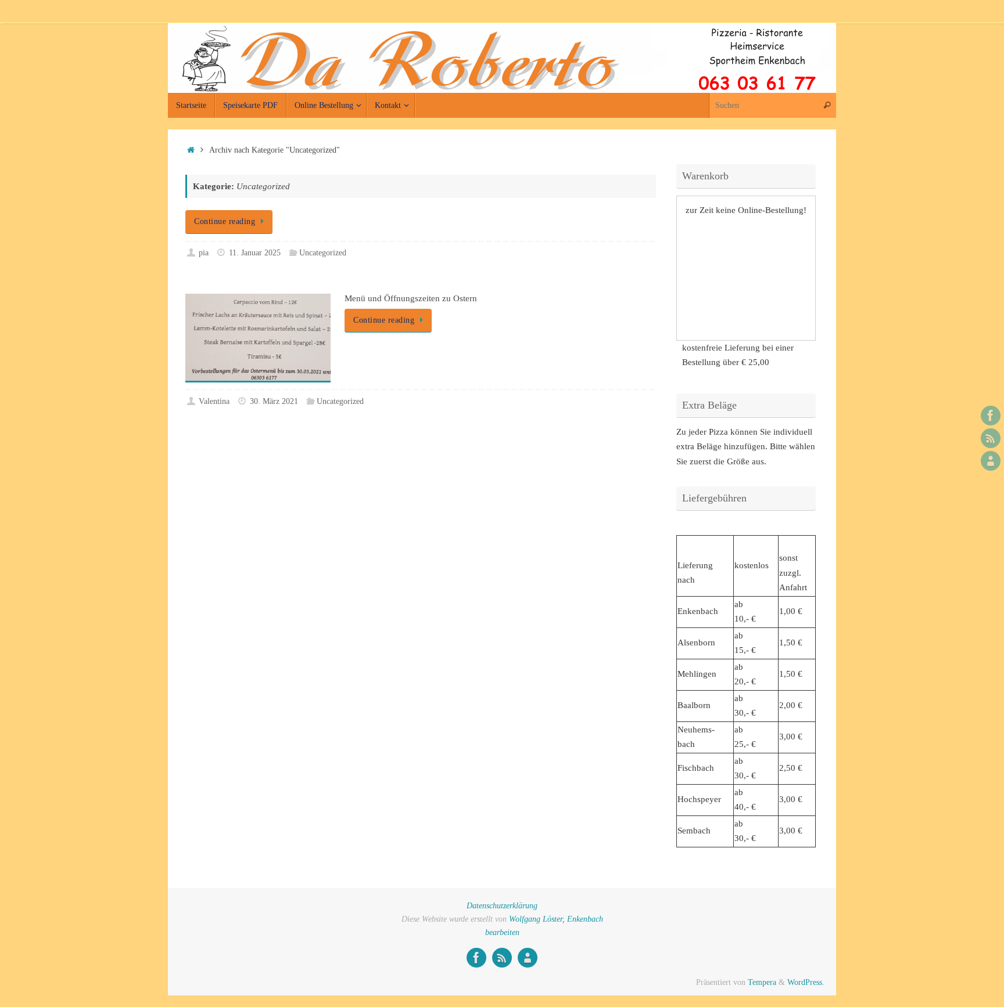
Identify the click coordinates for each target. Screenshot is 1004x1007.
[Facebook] (991, 415)
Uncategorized (322, 252)
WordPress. (805, 982)
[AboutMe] (991, 461)
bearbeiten (502, 932)
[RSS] (991, 438)
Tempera (762, 982)
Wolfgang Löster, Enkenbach (556, 919)
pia (204, 252)
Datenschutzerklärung (502, 905)
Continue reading (224, 221)
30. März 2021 (274, 401)
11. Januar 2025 (255, 252)
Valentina (214, 401)
